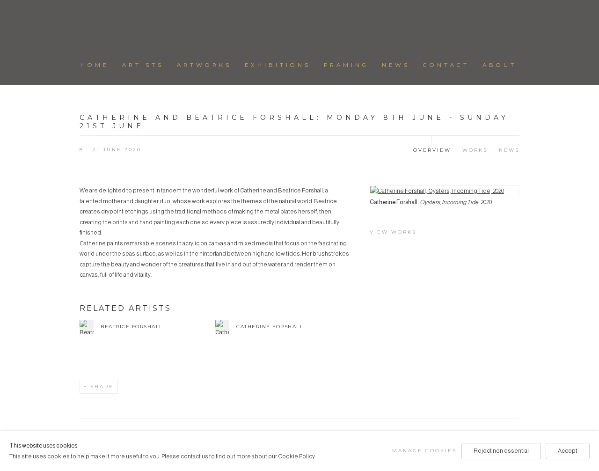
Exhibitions (278, 65)
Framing (346, 65)
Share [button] (102, 386)
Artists (143, 65)
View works (393, 232)
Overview (432, 150)
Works (475, 150)
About (499, 65)
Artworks (204, 65)
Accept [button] (567, 451)
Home (94, 65)
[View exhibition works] (444, 191)
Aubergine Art (299, 27)
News (396, 65)
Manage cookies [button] (424, 451)
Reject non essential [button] (501, 451)
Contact (446, 65)
